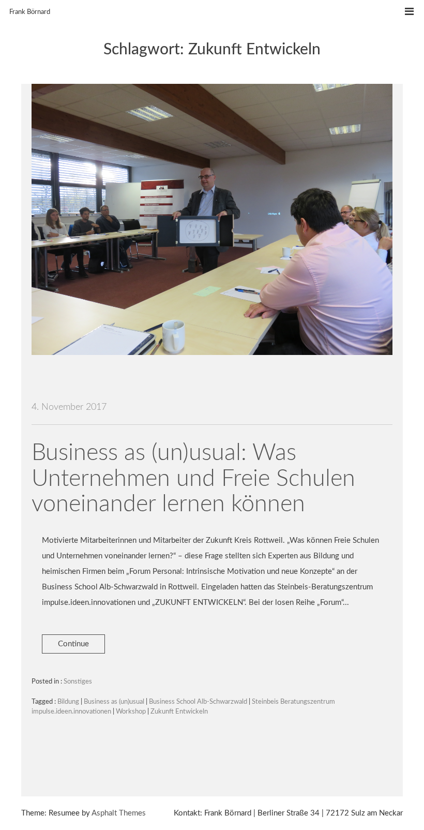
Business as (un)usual (114, 702)
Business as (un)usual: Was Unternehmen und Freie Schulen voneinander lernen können (193, 478)
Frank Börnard (29, 12)
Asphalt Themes (119, 813)
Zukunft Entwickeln (179, 711)
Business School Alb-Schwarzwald (198, 702)
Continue (73, 644)
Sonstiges (78, 681)
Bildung (68, 702)
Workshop (131, 711)
